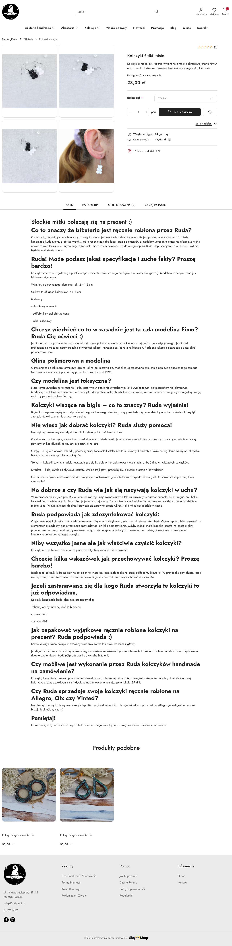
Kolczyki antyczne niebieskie (18, 835)
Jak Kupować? (128, 876)
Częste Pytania (129, 882)
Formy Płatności (71, 882)
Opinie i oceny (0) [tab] (121, 205)
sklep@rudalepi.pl (14, 903)
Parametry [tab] (90, 205)
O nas (181, 876)
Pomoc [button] (125, 866)
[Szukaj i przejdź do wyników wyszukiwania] (156, 11)
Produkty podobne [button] (116, 748)
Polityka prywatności (132, 889)
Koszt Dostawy (70, 889)
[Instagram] (12, 919)
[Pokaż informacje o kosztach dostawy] (169, 140)
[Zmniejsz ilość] (130, 112)
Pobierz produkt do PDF (147, 151)
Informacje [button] (186, 866)
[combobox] (185, 98)
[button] (29, 81)
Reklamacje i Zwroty (74, 895)
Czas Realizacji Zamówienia (79, 876)
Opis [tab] (69, 205)
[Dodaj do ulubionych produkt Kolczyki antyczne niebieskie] (51, 763)
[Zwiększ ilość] (146, 112)
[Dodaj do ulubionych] (210, 112)
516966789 (11, 910)
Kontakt (182, 882)
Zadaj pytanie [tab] (155, 205)
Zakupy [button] (67, 866)
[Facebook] (6, 919)
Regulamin (126, 895)
